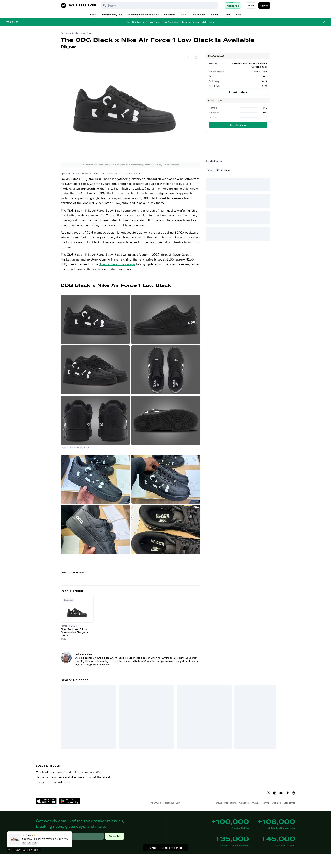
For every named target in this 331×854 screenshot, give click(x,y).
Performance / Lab (111, 14)
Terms (265, 802)
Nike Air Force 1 (78, 572)
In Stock (178, 847)
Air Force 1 (89, 33)
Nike (183, 14)
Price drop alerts (238, 92)
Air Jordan (169, 14)
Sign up (264, 5)
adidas (214, 14)
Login (251, 5)
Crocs (227, 14)
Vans (238, 14)
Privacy (255, 802)
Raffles (152, 847)
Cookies (276, 802)
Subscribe (114, 836)
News (93, 14)
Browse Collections (226, 802)
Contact (244, 802)
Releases (66, 33)
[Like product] (196, 58)
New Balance (198, 14)
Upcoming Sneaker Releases (143, 14)
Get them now (238, 124)
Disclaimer (289, 802)
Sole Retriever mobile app (117, 264)
